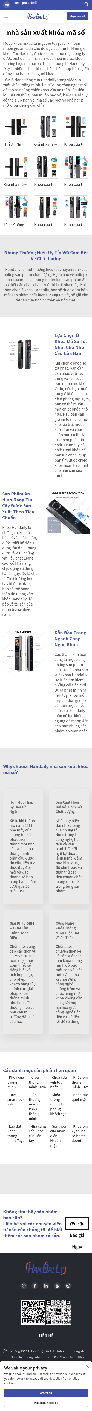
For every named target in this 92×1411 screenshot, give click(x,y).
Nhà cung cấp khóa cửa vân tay (37, 1133)
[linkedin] (46, 1285)
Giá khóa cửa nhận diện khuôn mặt (58, 1136)
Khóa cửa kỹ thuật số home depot (80, 1133)
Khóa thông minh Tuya (37, 1082)
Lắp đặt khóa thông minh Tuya (15, 1133)
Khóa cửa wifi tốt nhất (58, 1082)
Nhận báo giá (77, 16)
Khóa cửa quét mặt (80, 1097)
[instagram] (68, 1285)
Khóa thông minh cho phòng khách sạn (58, 1104)
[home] (38, 15)
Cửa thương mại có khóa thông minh (35, 1106)
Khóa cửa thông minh (15, 1082)
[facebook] (34, 1285)
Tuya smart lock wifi (15, 1099)
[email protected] (24, 2)
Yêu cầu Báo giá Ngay (77, 1225)
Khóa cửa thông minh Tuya (80, 1082)
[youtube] (57, 1285)
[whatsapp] (23, 1285)
